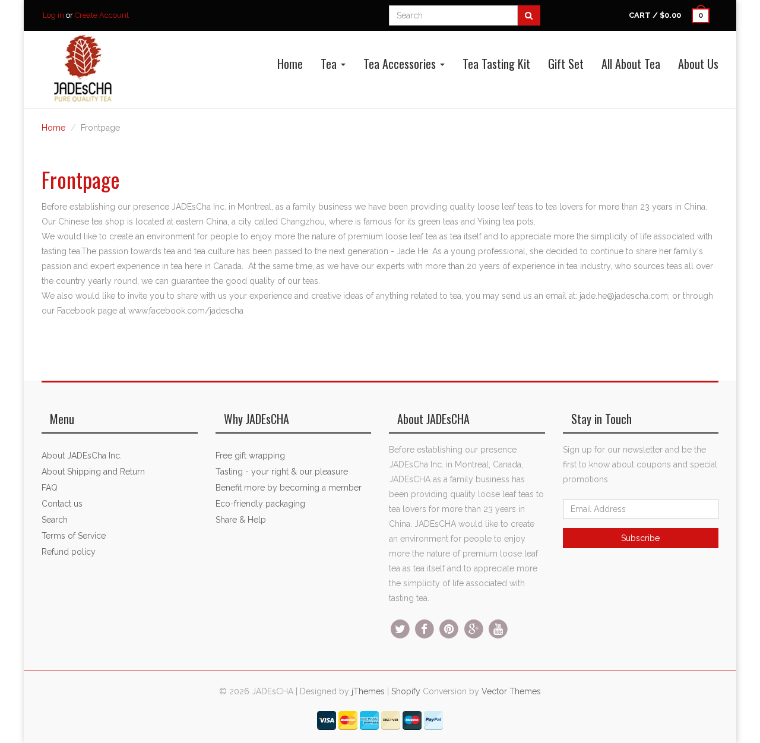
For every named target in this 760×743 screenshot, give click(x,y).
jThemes (368, 691)
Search (55, 519)
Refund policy (69, 552)
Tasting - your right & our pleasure (282, 471)
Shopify (405, 691)
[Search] (528, 15)
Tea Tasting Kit (496, 63)
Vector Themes (511, 691)
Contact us (62, 503)
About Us (698, 63)
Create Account (102, 15)
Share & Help (241, 519)
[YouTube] (498, 628)
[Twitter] (400, 628)
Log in (53, 15)
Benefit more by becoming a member (289, 487)
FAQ (50, 487)
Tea (330, 63)
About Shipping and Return (93, 471)
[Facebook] (424, 628)
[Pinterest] (449, 628)
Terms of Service (74, 535)
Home (290, 63)
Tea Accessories (401, 63)
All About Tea (630, 63)
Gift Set (566, 63)
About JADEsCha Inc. (82, 455)
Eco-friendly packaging (260, 503)
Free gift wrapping (250, 455)
